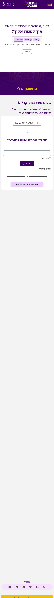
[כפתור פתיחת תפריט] (49, 4)
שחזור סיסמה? (45, 169)
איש (35, 39)
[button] (27, 51)
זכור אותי (44, 158)
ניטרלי (17, 39)
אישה (27, 39)
